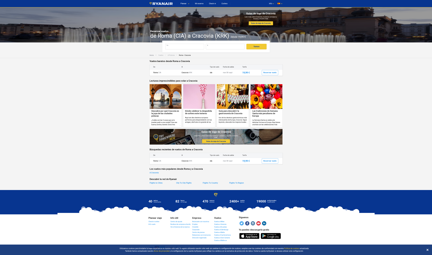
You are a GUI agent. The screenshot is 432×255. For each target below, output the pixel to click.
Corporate (195, 230)
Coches (224, 3)
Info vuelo (151, 224)
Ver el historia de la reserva (180, 227)
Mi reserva (199, 3)
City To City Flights (184, 183)
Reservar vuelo (270, 72)
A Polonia (171, 55)
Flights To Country (210, 183)
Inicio (152, 55)
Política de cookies (291, 248)
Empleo (195, 224)
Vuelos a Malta (219, 232)
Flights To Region (236, 183)
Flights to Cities (156, 183)
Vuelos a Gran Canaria (222, 238)
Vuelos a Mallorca (220, 240)
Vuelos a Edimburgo (221, 230)
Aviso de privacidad (161, 251)
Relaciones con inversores (201, 235)
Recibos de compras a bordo (180, 224)
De (167, 45)
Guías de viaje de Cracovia (261, 23)
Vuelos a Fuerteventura (222, 235)
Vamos (256, 46)
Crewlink (195, 227)
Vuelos (160, 55)
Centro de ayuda (176, 221)
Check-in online (153, 221)
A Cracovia (154, 173)
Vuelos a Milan (219, 221)
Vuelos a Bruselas (220, 227)
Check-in (212, 3)
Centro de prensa (198, 232)
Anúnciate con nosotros (200, 221)
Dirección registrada (199, 238)
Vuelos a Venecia (220, 224)
